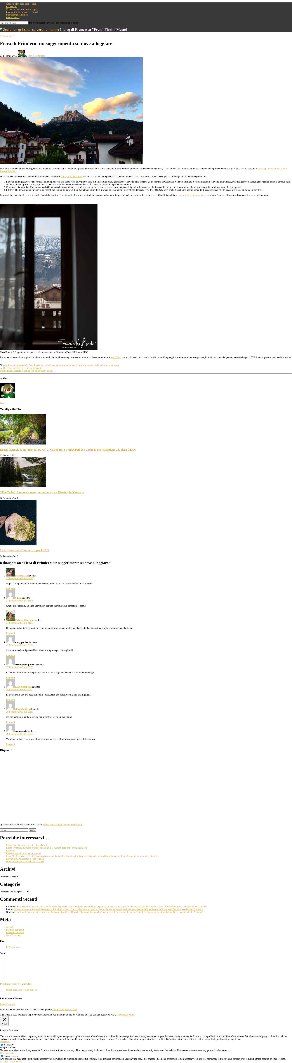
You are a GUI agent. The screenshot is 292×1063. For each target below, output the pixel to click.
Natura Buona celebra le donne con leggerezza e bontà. (28, 370)
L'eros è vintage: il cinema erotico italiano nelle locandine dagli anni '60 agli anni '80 (46, 848)
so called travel (7, 36)
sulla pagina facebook (71, 176)
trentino (90, 365)
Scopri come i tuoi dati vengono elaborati (62, 824)
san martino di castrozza (74, 365)
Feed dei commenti (15, 932)
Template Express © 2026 (64, 1009)
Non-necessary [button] (7, 1053)
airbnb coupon (13, 365)
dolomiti (24, 365)
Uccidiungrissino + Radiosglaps (16, 984)
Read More (128, 1014)
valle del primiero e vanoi (107, 365)
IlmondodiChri (23, 709)
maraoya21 (21, 575)
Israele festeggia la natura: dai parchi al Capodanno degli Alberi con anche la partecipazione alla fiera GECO (68, 449)
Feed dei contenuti (15, 929)
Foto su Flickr (12, 17)
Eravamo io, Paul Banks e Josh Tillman (25, 858)
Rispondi (10, 588)
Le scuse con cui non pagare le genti (23, 853)
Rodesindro (11, 6)
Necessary (9, 1045)
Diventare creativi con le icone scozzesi (20, 368)
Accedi (9, 927)
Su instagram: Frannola (17, 14)
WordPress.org (13, 935)
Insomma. (11, 850)
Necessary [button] (5, 1041)
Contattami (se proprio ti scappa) (21, 9)
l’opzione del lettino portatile (191, 195)
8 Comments (39, 55)
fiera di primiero (36, 365)
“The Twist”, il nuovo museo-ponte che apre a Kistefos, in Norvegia (42, 492)
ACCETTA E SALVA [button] (11, 1061)
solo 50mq (116, 357)
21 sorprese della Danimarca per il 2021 (24, 550)
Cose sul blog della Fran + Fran (21, 3)
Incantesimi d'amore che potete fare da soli (26, 845)
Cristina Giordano (24, 620)
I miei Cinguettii (8, 1004)
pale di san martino (54, 365)
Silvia (18, 598)
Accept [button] (119, 1014)
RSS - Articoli (13, 947)
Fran (30, 55)
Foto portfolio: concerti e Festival (22, 12)
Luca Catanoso (23, 686)
